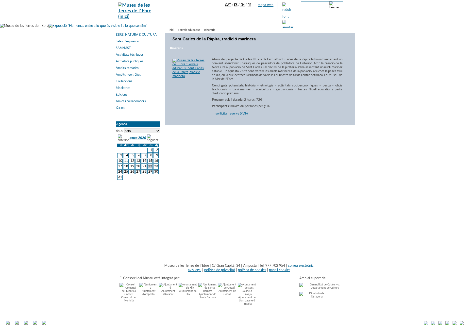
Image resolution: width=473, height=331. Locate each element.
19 (132, 166)
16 (156, 161)
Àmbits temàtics (127, 68)
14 (144, 161)
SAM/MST (123, 48)
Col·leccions (124, 81)
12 (132, 161)
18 (126, 166)
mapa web (265, 5)
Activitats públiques (129, 61)
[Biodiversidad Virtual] (461, 324)
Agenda (200, 20)
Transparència (297, 20)
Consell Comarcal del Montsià (128, 297)
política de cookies (252, 270)
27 (138, 171)
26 (132, 171)
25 (126, 171)
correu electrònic (301, 265)
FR (249, 5)
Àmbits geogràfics (128, 74)
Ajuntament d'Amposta (148, 293)
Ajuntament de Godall (227, 293)
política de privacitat (219, 270)
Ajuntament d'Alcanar (168, 293)
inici (171, 30)
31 (120, 177)
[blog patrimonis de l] (426, 324)
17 (120, 166)
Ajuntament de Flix (188, 293)
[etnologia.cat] (440, 324)
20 (138, 166)
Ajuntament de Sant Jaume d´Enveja (247, 300)
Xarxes (120, 108)
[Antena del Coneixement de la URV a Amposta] (447, 324)
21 (144, 166)
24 (120, 171)
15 (150, 161)
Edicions (121, 94)
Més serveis (275, 20)
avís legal (194, 270)
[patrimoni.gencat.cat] (454, 324)
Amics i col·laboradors (131, 101)
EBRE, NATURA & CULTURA (136, 34)
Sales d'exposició (127, 41)
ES (235, 5)
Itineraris (209, 30)
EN (242, 5)
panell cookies (279, 270)
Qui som (184, 20)
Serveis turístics (221, 20)
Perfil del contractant (327, 20)
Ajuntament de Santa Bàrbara (207, 296)
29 (150, 171)
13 (138, 161)
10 (120, 161)
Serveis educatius (249, 20)
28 (144, 171)
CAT (228, 5)
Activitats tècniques (130, 54)
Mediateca (123, 88)
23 (156, 166)
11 (126, 161)
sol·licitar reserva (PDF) (232, 113)
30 (156, 171)
